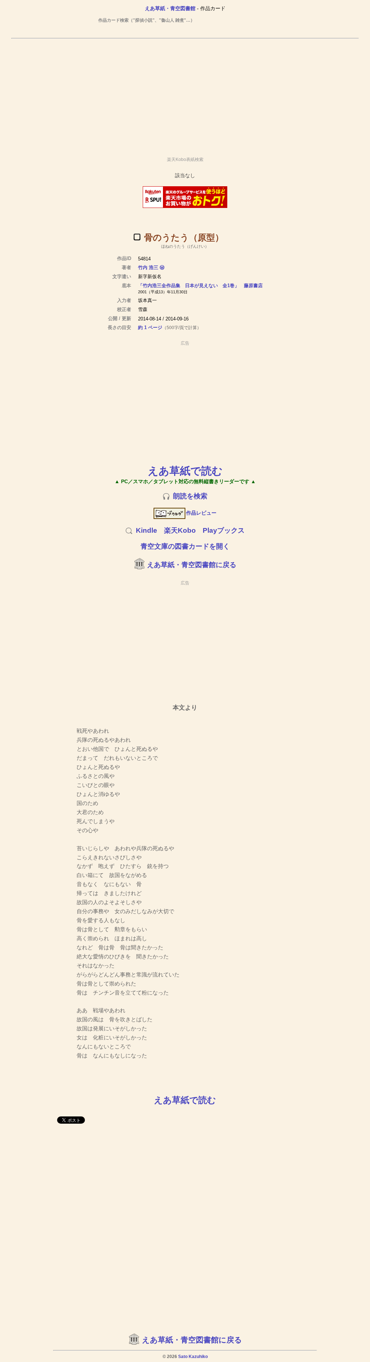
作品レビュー (201, 513)
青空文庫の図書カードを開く (185, 546)
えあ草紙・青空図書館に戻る (191, 565)
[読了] (137, 237)
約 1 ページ (150, 327)
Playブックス (224, 530)
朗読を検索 (190, 496)
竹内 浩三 (148, 267)
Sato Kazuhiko (193, 1356)
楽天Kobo (180, 530)
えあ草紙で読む (185, 471)
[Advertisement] (185, 94)
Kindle (146, 530)
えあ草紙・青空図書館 (170, 8)
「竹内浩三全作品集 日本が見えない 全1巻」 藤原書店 (200, 285)
